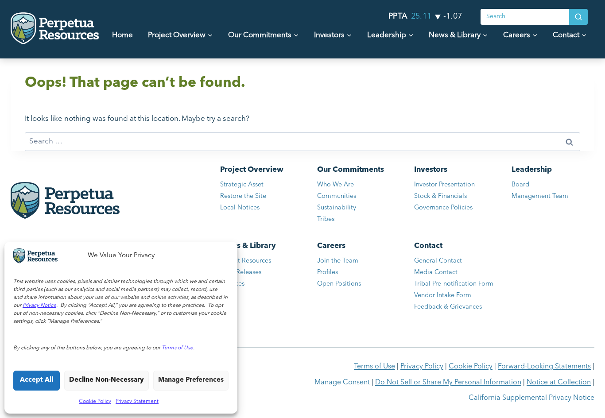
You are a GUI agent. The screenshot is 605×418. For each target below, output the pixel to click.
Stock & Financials (440, 196)
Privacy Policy (421, 366)
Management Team (540, 196)
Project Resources (245, 261)
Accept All (36, 380)
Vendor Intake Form (442, 295)
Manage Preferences (191, 380)
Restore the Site (243, 196)
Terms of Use (374, 366)
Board (520, 185)
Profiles (327, 272)
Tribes (325, 219)
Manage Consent (342, 382)
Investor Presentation (444, 185)
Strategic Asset (242, 185)
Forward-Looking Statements (544, 366)
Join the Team (337, 261)
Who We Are (335, 185)
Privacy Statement (137, 401)
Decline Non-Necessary (106, 380)
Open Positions (346, 285)
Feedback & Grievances (448, 307)
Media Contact (436, 272)
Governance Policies (443, 208)
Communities (336, 196)
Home (122, 35)
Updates (232, 284)
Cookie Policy (95, 401)
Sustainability (336, 208)
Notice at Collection (559, 382)
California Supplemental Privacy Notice (531, 398)
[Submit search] (578, 17)
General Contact (438, 261)
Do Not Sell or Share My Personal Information (448, 382)
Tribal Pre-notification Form (453, 284)
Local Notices (240, 208)
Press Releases (240, 272)
